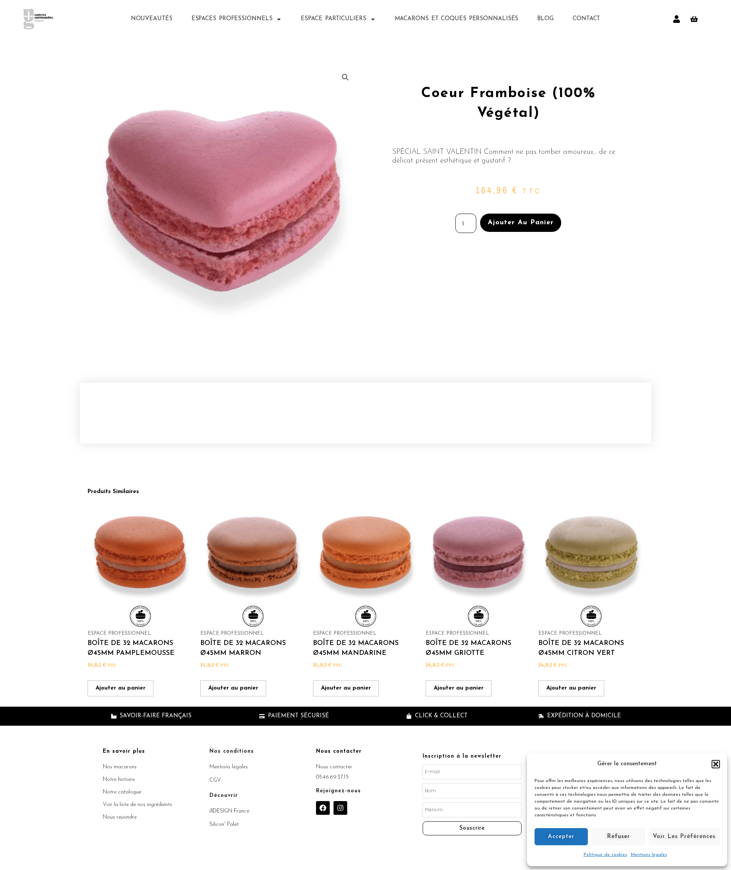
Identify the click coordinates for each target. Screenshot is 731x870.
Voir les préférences (684, 837)
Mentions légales (649, 854)
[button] (716, 764)
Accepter (561, 837)
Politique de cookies (605, 854)
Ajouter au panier (521, 222)
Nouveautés (151, 19)
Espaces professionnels (232, 19)
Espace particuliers (333, 19)
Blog (545, 19)
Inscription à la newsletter (462, 756)
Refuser (618, 837)
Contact (586, 19)
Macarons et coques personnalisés (457, 19)
